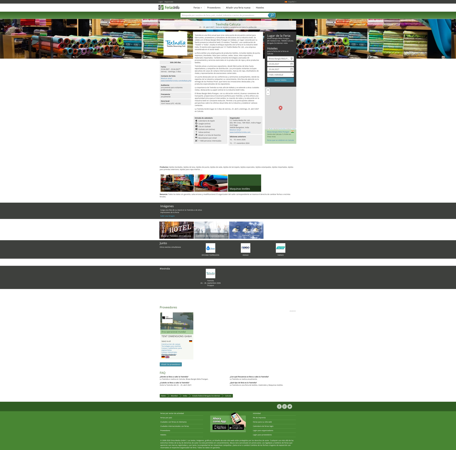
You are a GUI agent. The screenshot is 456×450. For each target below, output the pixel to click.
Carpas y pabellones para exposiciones (172, 349)
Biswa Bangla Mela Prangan (278, 132)
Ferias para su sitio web (262, 422)
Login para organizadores (263, 430)
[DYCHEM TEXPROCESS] (210, 248)
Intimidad (257, 413)
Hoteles (260, 7)
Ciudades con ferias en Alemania (173, 422)
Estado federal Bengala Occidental (206, 396)
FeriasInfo (170, 7)
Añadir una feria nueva (238, 7)
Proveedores (214, 7)
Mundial (174, 396)
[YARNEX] (280, 248)
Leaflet (271, 128)
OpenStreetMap (282, 128)
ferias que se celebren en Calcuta (280, 140)
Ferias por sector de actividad (172, 413)
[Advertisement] (228, 158)
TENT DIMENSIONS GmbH (177, 336)
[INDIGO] (245, 248)
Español (291, 2)
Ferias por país (166, 417)
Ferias (197, 7)
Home (163, 396)
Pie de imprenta (259, 417)
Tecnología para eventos (171, 346)
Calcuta (228, 396)
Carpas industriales (169, 352)
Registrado (169, 2)
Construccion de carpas (171, 344)
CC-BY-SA (294, 128)
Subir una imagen (167, 216)
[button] (280, 108)
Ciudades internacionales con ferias (174, 426)
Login (161, 2)
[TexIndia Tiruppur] (210, 273)
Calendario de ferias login (263, 426)
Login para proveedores (262, 435)
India (185, 396)
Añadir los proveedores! (170, 364)
